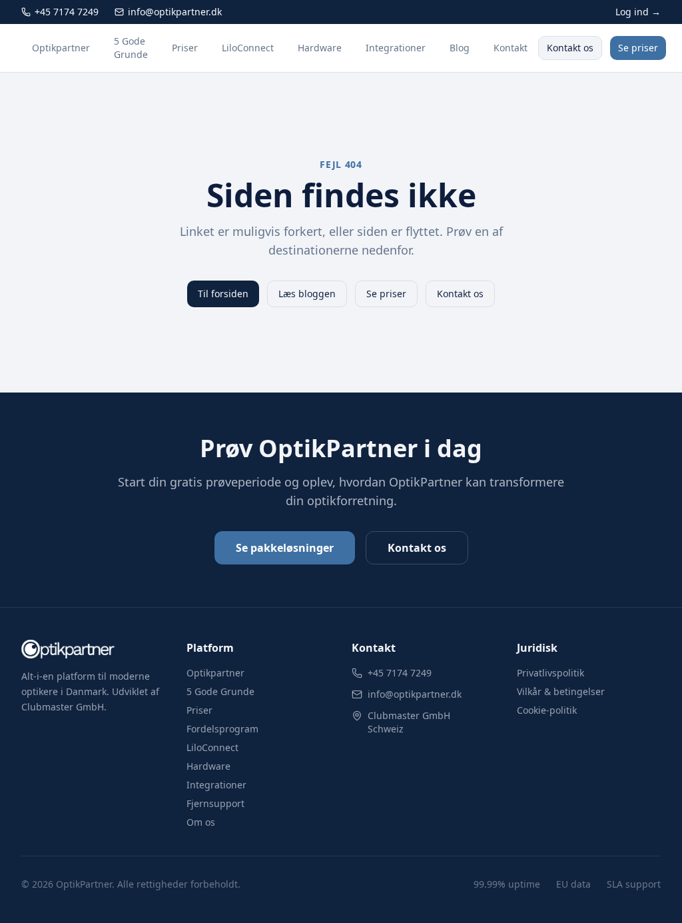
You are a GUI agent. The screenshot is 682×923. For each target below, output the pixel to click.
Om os (200, 822)
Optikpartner (61, 47)
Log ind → (638, 11)
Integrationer (396, 47)
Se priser (638, 47)
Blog (460, 47)
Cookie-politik (547, 710)
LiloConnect (248, 47)
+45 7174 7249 (400, 672)
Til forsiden (223, 293)
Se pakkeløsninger (285, 547)
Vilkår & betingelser (561, 691)
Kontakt (510, 47)
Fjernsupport (215, 803)
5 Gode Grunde (131, 48)
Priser (185, 47)
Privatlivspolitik (550, 672)
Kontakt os (570, 47)
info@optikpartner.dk (415, 694)
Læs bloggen (307, 293)
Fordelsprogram (222, 728)
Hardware (320, 47)
